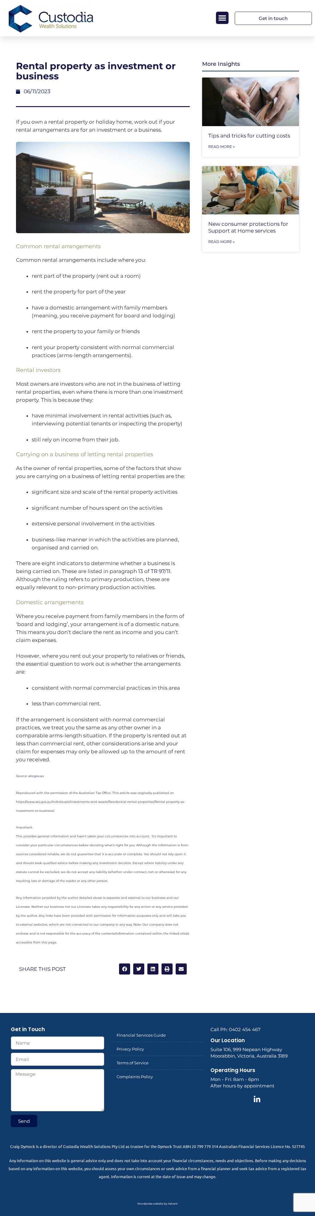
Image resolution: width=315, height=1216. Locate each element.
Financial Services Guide (141, 1035)
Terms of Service (133, 1062)
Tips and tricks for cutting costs (249, 136)
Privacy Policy (130, 1049)
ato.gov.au (36, 776)
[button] (222, 18)
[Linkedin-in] (257, 1099)
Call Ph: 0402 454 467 (235, 1029)
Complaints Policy (135, 1076)
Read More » (221, 146)
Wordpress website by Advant (157, 1203)
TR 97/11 (160, 571)
